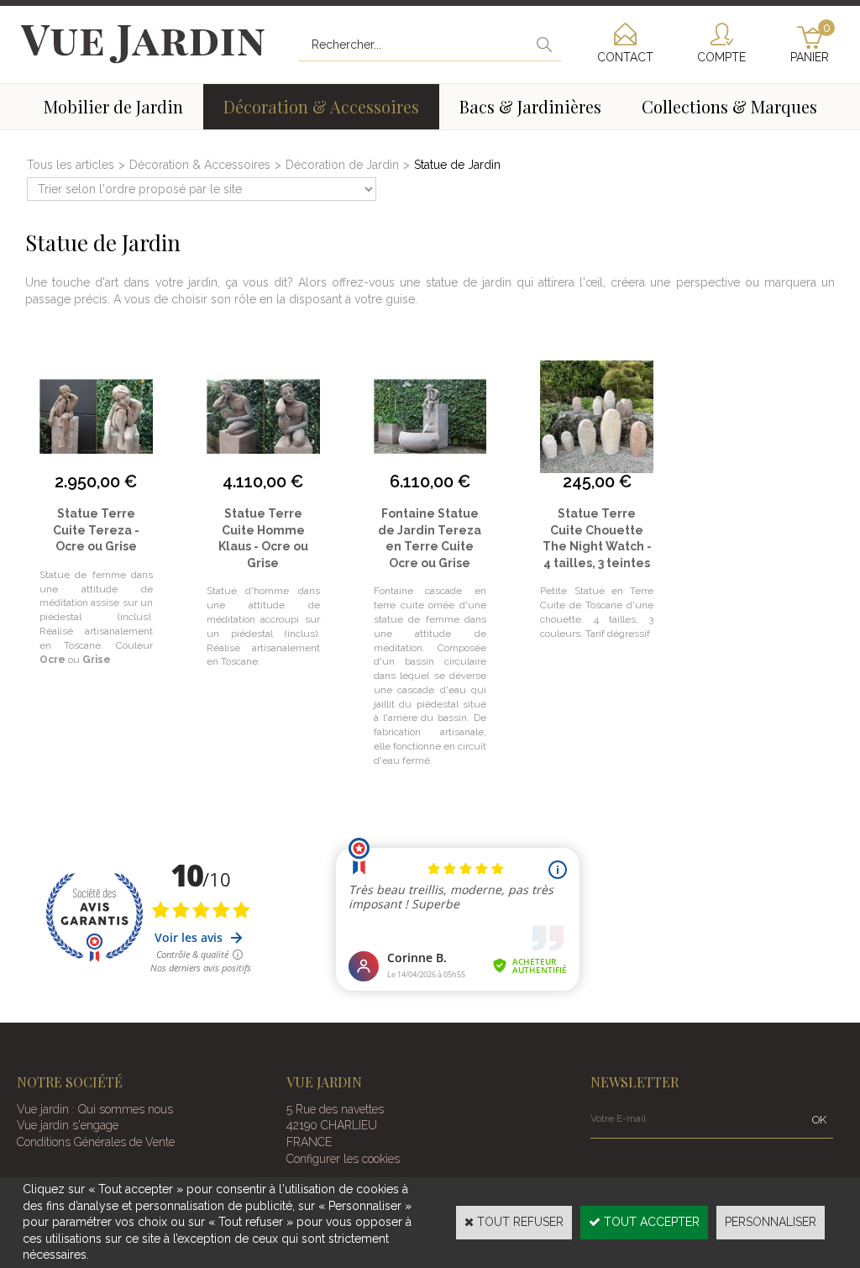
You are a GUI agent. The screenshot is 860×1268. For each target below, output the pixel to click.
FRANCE (309, 1142)
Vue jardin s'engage (67, 1125)
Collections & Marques (729, 106)
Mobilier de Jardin (113, 106)
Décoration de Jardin (342, 164)
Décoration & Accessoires (321, 106)
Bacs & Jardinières (530, 106)
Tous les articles (70, 164)
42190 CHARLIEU (331, 1125)
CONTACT (625, 57)
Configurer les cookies (343, 1158)
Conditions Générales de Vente (96, 1142)
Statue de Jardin (457, 164)
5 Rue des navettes (335, 1109)
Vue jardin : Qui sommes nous (95, 1109)
